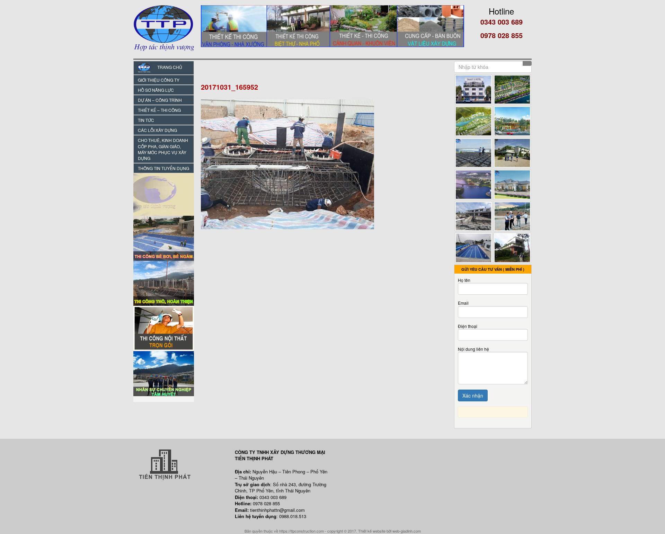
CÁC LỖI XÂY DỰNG (157, 130)
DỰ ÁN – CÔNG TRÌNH (160, 100)
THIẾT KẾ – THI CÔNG (159, 110)
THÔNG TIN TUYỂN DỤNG (163, 168)
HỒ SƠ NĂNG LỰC (156, 90)
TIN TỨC (146, 120)
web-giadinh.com (406, 531)
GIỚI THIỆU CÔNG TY (158, 80)
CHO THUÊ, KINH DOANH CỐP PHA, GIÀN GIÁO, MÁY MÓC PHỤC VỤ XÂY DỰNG (163, 149)
